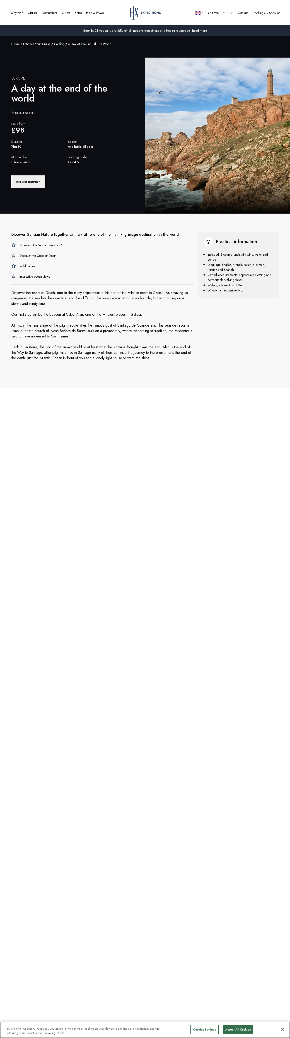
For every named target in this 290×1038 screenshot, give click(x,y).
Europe (18, 78)
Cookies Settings (204, 1029)
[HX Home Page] (145, 13)
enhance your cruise (36, 44)
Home (15, 44)
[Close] (283, 1029)
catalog (59, 44)
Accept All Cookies (238, 1029)
